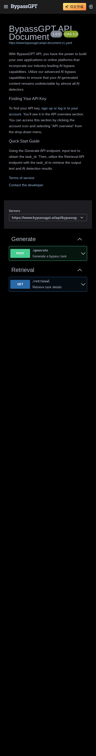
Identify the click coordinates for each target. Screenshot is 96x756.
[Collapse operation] (79, 239)
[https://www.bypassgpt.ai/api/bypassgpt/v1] (48, 218)
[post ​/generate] (83, 253)
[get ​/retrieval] (83, 284)
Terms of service (21, 178)
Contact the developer (26, 185)
